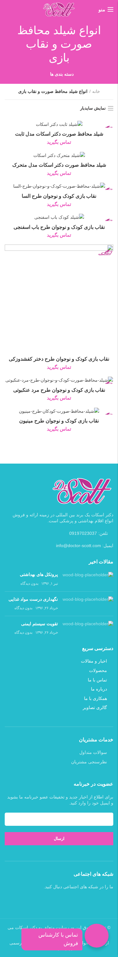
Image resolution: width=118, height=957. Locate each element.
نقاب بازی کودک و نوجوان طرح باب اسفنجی (59, 227)
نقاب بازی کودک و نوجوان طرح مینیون (59, 420)
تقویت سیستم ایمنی (39, 623)
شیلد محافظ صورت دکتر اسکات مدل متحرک (59, 165)
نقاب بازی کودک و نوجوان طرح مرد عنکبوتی (59, 390)
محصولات (98, 670)
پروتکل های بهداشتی (39, 574)
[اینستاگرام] (55, 901)
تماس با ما (97, 679)
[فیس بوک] (71, 901)
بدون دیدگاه (29, 583)
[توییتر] (63, 901)
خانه (96, 91)
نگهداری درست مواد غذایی (33, 599)
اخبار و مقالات (94, 661)
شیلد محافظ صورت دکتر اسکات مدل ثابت (59, 134)
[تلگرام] (47, 901)
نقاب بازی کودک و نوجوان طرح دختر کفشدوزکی (59, 359)
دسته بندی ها (62, 74)
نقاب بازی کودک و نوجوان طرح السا (59, 196)
